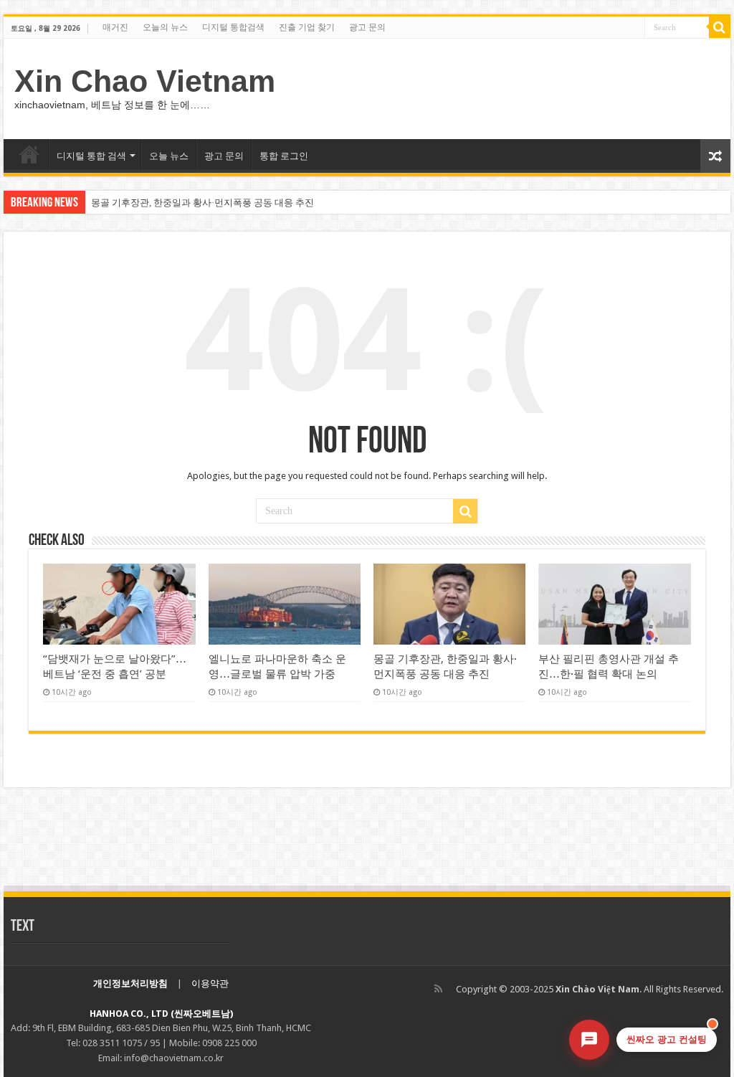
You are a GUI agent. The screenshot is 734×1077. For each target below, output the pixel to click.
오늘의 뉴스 (165, 27)
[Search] (719, 27)
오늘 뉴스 (169, 156)
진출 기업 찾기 (307, 27)
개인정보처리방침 (130, 983)
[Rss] (438, 988)
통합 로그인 (283, 156)
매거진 (115, 27)
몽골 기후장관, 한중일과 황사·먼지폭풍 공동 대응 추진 (202, 202)
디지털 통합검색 (233, 27)
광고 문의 (367, 27)
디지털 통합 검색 (91, 156)
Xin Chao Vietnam (144, 81)
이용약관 (210, 983)
